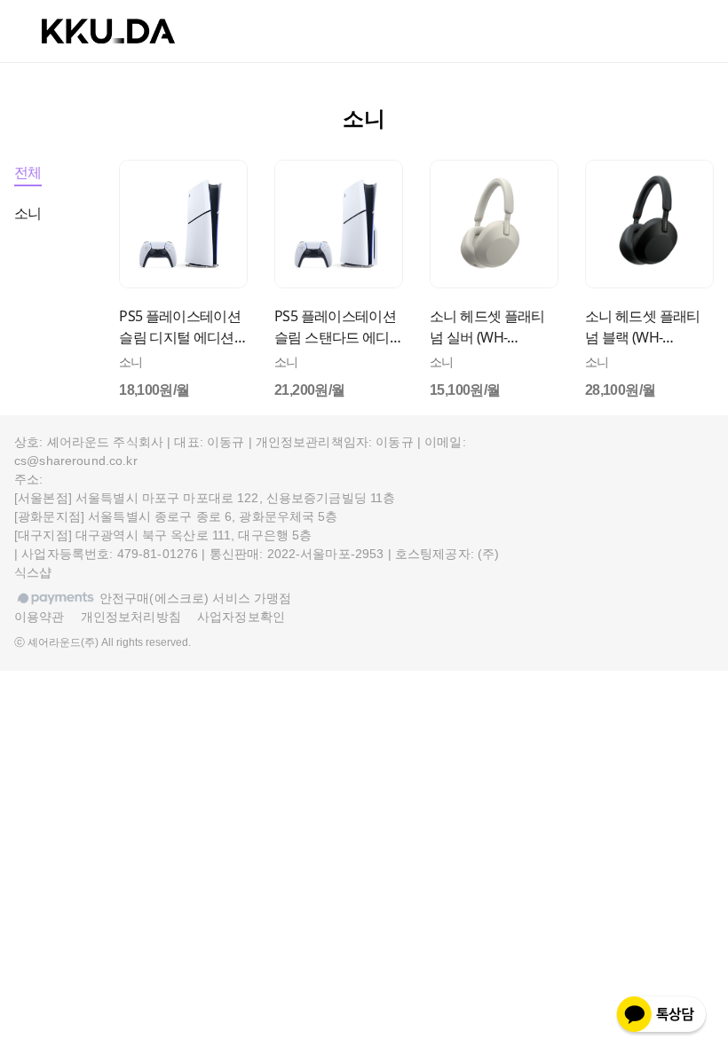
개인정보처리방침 (131, 617)
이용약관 (39, 617)
